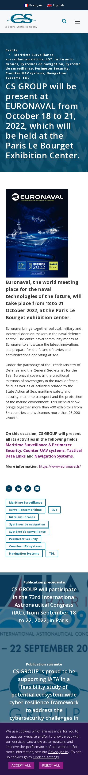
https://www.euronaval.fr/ (60, 466)
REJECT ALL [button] (51, 765)
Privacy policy (58, 751)
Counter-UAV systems (44, 450)
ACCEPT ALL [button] (21, 765)
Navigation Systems (53, 456)
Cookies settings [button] (46, 757)
